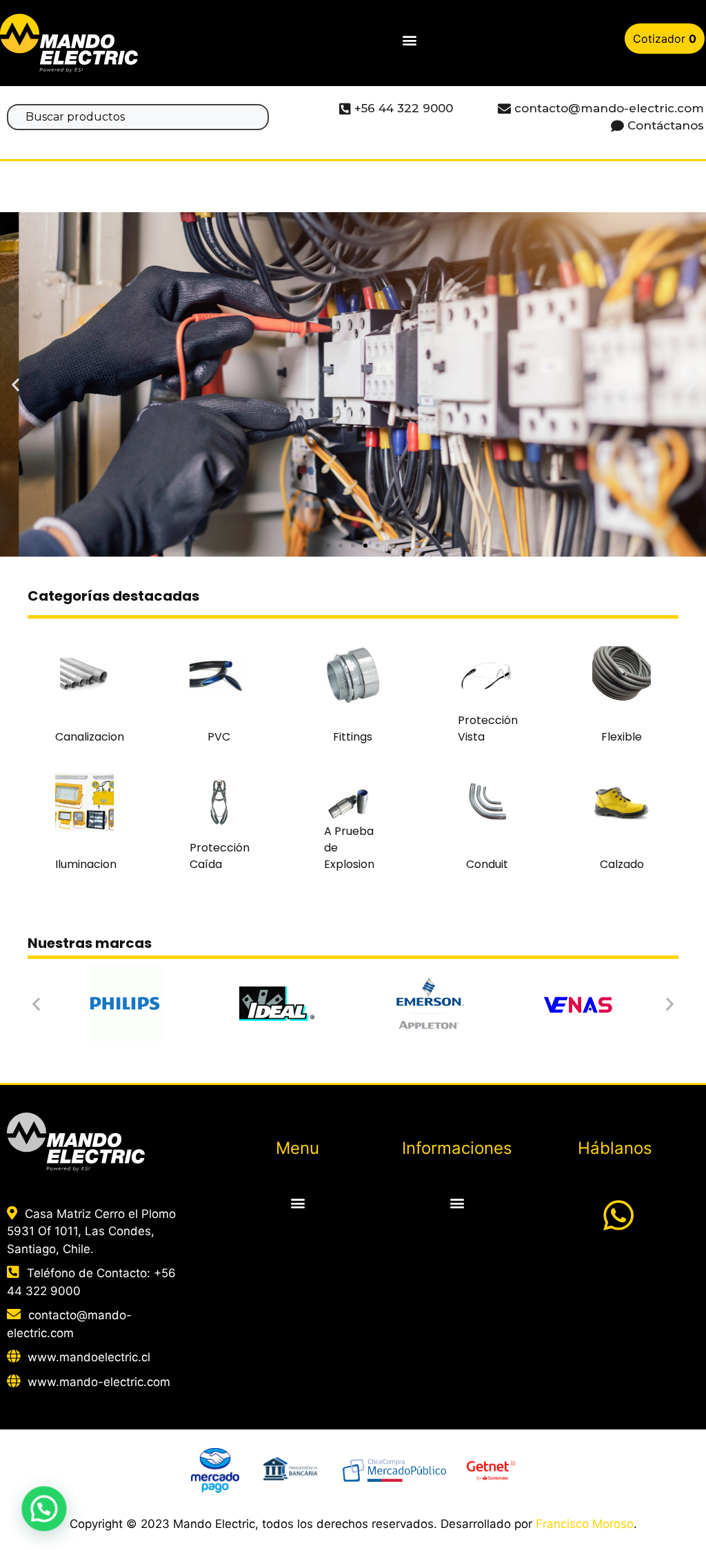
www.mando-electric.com (99, 1382)
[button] (409, 40)
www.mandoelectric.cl (89, 1357)
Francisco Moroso (585, 1524)
